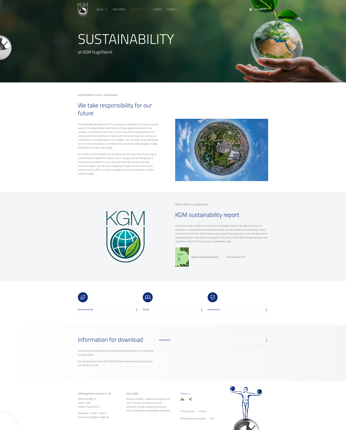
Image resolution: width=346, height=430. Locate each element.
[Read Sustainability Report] (182, 257)
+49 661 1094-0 (97, 413)
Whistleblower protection (193, 418)
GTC (212, 418)
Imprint (202, 411)
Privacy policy (187, 411)
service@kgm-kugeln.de (97, 417)
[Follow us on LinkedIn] (182, 399)
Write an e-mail (90, 365)
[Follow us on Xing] (190, 399)
